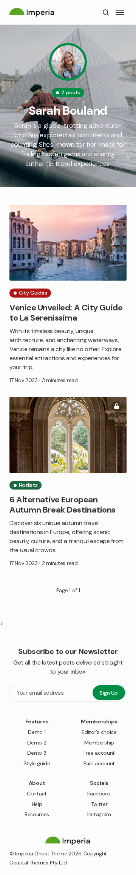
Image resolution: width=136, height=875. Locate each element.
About (37, 783)
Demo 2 (36, 742)
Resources (37, 814)
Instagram (99, 814)
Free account (99, 752)
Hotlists (28, 485)
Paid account (99, 763)
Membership (99, 742)
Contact (37, 793)
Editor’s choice (99, 732)
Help (37, 804)
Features (37, 721)
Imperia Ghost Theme (41, 853)
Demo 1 (36, 732)
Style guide (36, 763)
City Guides (33, 292)
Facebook (99, 793)
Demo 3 (36, 752)
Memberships (99, 721)
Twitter (99, 804)
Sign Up (108, 692)
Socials (99, 783)
